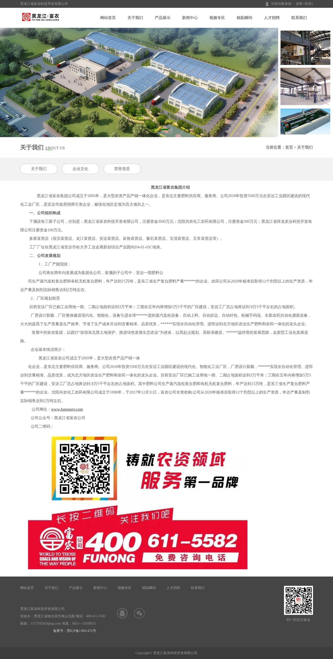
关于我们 (135, 18)
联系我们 (299, 18)
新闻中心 (190, 18)
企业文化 (80, 169)
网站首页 (108, 18)
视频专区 (217, 18)
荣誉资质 (122, 169)
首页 (289, 147)
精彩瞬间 (244, 18)
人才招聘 (272, 18)
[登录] (308, 4)
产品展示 (162, 18)
